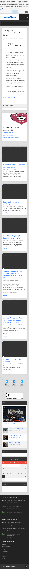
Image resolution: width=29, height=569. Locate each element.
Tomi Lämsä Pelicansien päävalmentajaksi (14, 523)
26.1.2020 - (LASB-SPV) (15, 435)
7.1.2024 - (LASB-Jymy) (9, 423)
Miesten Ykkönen (14, 280)
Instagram (4, 556)
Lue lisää (5, 179)
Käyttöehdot (4, 544)
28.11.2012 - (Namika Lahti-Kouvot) (16, 500)
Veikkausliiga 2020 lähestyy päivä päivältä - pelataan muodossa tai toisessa (14, 320)
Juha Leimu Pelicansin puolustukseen (13, 534)
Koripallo (11, 502)
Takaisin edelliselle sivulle (9, 97)
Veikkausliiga (19, 38)
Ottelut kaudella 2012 (8, 135)
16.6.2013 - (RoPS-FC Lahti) (14, 506)
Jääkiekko (12, 430)
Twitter (3, 558)
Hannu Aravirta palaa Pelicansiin (16, 528)
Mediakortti (4, 548)
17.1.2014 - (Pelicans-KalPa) (14, 512)
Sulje (27, 11)
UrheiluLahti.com (10, 566)
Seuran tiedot (6, 137)
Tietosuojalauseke (6, 546)
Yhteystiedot (5, 551)
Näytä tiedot (3, 9)
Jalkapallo (11, 508)
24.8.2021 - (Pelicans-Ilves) (16, 428)
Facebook (4, 554)
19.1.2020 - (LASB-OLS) (14, 442)
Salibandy (6, 425)
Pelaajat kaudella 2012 (8, 132)
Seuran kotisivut (14, 137)
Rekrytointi (4, 549)
